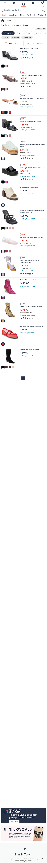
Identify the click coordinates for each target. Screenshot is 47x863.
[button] (5, 5)
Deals (4, 15)
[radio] (3, 66)
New (22, 15)
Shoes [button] (6, 37)
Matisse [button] (16, 37)
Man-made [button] (27, 37)
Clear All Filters (40, 29)
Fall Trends (31, 15)
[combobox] (21, 10)
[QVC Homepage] (2, 20)
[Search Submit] (43, 10)
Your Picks (13, 15)
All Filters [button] (13, 43)
